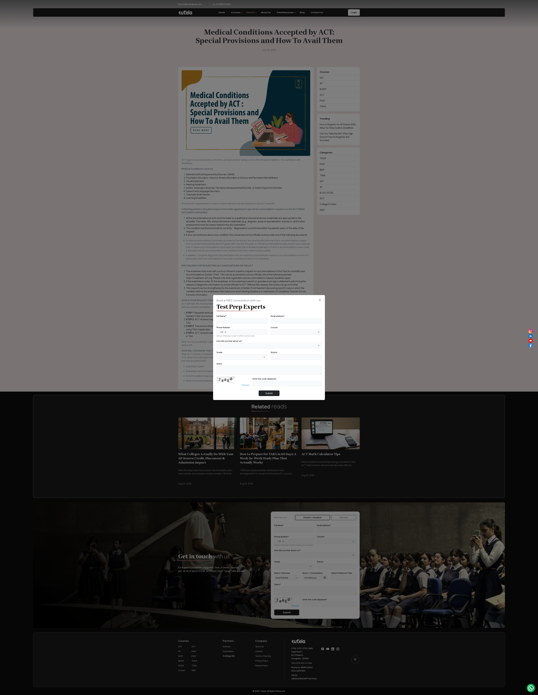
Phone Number (223, 327)
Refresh (245, 385)
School (274, 352)
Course (274, 327)
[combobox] (296, 332)
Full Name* (221, 316)
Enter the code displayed (264, 378)
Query (219, 363)
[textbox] (272, 332)
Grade (219, 352)
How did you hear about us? (229, 341)
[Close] (320, 300)
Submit (269, 393)
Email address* (278, 316)
